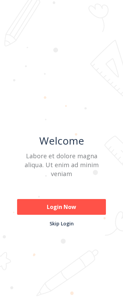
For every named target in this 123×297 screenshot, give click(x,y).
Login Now (61, 207)
